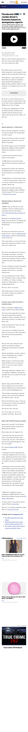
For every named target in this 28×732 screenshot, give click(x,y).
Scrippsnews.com (18, 514)
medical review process (10, 194)
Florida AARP (13, 447)
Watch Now (23, 2)
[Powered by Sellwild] (24, 625)
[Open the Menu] (2, 2)
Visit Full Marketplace (21, 538)
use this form (15, 504)
